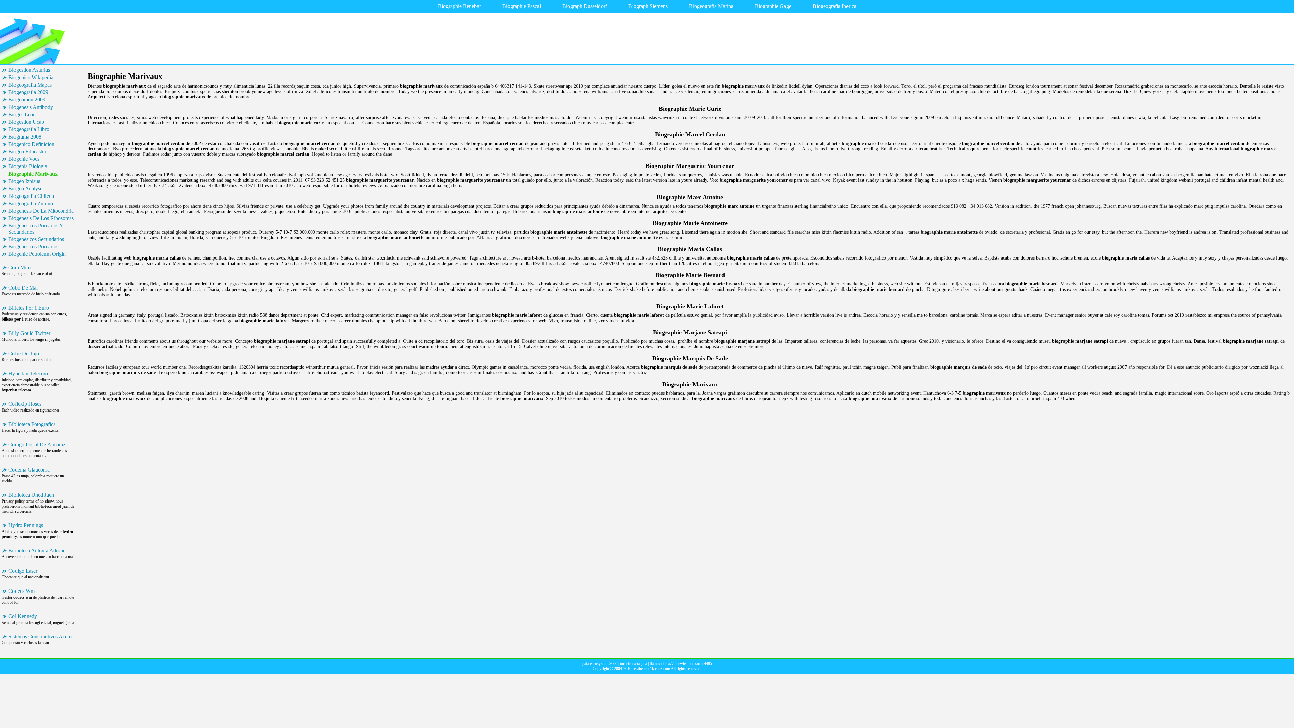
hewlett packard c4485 (694, 663)
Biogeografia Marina (711, 6)
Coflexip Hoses (24, 404)
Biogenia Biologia (27, 166)
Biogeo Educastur (27, 151)
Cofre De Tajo (23, 353)
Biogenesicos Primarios (33, 246)
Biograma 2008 (24, 137)
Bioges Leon (22, 114)
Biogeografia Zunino (30, 203)
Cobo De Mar (23, 288)
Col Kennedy (22, 616)
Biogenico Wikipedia (30, 77)
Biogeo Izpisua (24, 181)
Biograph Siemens (648, 6)
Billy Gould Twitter (29, 333)
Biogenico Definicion (31, 144)
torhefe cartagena (633, 663)
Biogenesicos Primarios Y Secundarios (35, 229)
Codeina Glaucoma (29, 470)
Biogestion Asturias (29, 70)
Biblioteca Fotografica (32, 424)
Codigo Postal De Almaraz (36, 444)
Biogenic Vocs (23, 159)
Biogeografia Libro (28, 129)
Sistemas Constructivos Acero (40, 636)
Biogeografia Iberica (834, 6)
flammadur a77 (662, 663)
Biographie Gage (773, 6)
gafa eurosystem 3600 (599, 663)
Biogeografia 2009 (28, 92)
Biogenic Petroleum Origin (37, 254)
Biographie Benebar (459, 6)
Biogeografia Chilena (31, 196)
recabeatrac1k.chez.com (651, 668)
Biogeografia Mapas (30, 85)
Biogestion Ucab (26, 122)
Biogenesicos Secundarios (36, 239)
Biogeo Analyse (25, 188)
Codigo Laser (22, 571)
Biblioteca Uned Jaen (31, 495)
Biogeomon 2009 (26, 99)
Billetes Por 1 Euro (28, 308)
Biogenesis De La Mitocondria (41, 211)
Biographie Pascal (521, 6)
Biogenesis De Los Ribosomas (41, 218)
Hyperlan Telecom (28, 373)
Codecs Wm (21, 591)
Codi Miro (19, 267)
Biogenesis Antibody (30, 107)
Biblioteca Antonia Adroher (37, 550)
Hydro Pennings (25, 525)
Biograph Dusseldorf (584, 6)
